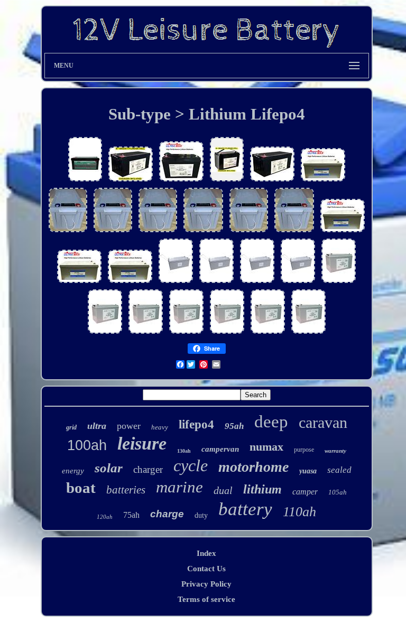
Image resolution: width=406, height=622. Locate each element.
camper (305, 491)
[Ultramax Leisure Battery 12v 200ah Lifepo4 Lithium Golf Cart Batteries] (272, 181)
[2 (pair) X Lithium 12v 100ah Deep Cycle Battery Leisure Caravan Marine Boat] (338, 282)
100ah (87, 445)
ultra (96, 425)
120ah (105, 517)
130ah (184, 451)
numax (266, 446)
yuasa (308, 471)
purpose (304, 449)
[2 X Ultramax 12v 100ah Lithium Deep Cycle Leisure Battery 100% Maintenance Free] (145, 333)
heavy (159, 427)
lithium (262, 489)
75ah (131, 514)
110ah (299, 511)
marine (179, 487)
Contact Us (206, 568)
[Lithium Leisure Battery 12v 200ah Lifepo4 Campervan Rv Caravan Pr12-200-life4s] (85, 181)
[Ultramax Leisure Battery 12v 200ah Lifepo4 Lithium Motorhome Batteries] (130, 282)
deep (271, 421)
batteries (125, 489)
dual (223, 490)
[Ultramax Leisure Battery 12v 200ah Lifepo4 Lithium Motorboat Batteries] (130, 181)
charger (148, 469)
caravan (323, 422)
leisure (142, 443)
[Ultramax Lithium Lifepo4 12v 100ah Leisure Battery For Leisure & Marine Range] (227, 181)
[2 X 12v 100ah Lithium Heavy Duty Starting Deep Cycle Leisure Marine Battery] (105, 333)
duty (201, 515)
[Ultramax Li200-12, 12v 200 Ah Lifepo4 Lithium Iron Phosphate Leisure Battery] (216, 282)
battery (245, 509)
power (129, 425)
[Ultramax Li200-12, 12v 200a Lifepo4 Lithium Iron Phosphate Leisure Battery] (175, 282)
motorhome (253, 467)
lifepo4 (196, 424)
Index (206, 553)
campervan (220, 449)
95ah (234, 426)
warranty (335, 450)
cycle (190, 465)
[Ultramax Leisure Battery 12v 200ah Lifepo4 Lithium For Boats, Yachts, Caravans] (79, 282)
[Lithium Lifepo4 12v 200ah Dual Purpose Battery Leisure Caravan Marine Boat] (68, 231)
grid (71, 427)
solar (109, 468)
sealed (339, 470)
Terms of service (206, 599)
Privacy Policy (206, 584)
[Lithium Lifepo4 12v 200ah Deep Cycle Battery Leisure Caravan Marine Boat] (203, 231)
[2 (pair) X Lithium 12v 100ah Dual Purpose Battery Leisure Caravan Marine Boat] (227, 333)
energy (73, 470)
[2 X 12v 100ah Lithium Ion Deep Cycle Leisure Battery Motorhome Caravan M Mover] (181, 181)
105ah (337, 492)
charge (167, 513)
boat (81, 487)
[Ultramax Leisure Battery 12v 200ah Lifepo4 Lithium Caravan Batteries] (323, 181)
